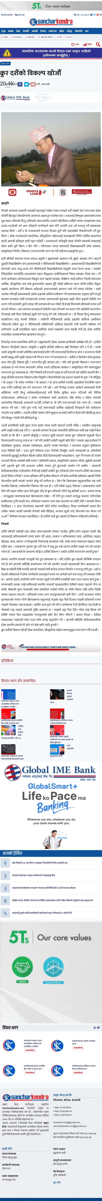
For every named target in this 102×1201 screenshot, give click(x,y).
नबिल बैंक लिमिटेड (47, 37)
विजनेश (43, 31)
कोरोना (6, 37)
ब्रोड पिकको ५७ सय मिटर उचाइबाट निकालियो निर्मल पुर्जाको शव (39, 863)
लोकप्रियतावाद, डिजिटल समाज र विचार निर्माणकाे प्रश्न (61, 722)
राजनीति (26, 31)
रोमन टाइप (21, 15)
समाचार (11, 31)
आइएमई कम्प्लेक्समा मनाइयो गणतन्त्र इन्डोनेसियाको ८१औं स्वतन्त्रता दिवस (44, 888)
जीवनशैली (78, 31)
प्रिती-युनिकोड (8, 15)
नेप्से (60, 37)
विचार (18, 31)
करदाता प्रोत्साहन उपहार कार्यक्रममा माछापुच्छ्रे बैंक (33, 875)
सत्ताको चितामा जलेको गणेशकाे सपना (83, 1042)
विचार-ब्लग (5, 63)
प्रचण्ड (70, 37)
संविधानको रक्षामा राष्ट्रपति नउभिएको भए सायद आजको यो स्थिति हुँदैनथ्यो (61, 739)
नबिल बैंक (31, 37)
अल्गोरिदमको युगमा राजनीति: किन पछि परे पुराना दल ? (12, 722)
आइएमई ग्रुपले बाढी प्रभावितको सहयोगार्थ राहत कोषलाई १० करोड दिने (42, 913)
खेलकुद (69, 31)
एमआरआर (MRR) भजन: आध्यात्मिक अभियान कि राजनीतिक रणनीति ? (10, 704)
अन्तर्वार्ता (35, 31)
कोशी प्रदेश (18, 37)
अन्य (86, 31)
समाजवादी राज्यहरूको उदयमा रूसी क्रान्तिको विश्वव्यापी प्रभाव (12, 757)
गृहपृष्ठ (3, 31)
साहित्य (61, 31)
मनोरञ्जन (53, 31)
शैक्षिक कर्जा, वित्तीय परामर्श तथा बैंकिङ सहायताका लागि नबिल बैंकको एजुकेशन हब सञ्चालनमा (52, 900)
